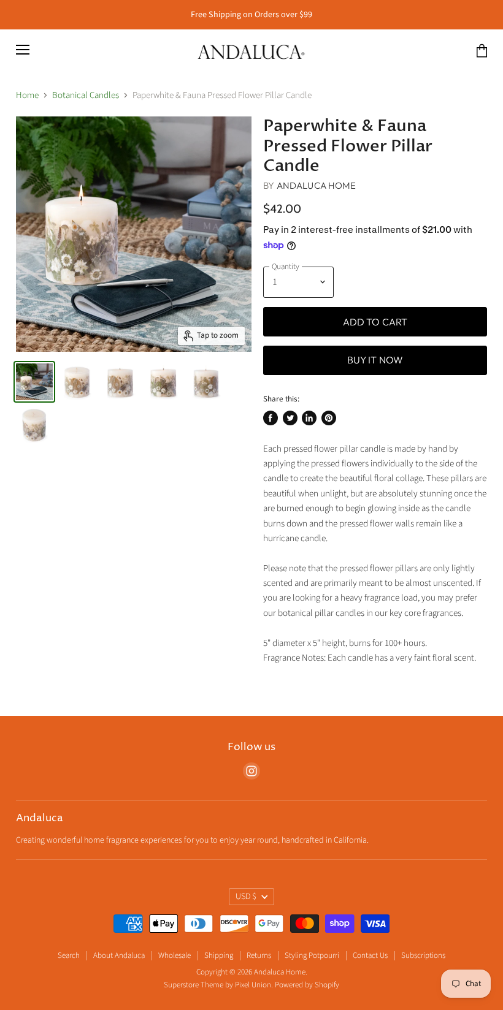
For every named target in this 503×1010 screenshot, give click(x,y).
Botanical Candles (85, 95)
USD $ (246, 896)
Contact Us (370, 955)
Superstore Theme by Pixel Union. (218, 984)
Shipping (218, 955)
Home (27, 95)
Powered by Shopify (307, 984)
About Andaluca (119, 955)
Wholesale (174, 955)
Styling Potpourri (312, 955)
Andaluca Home (316, 185)
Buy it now (375, 360)
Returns (259, 955)
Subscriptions (423, 955)
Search (69, 955)
